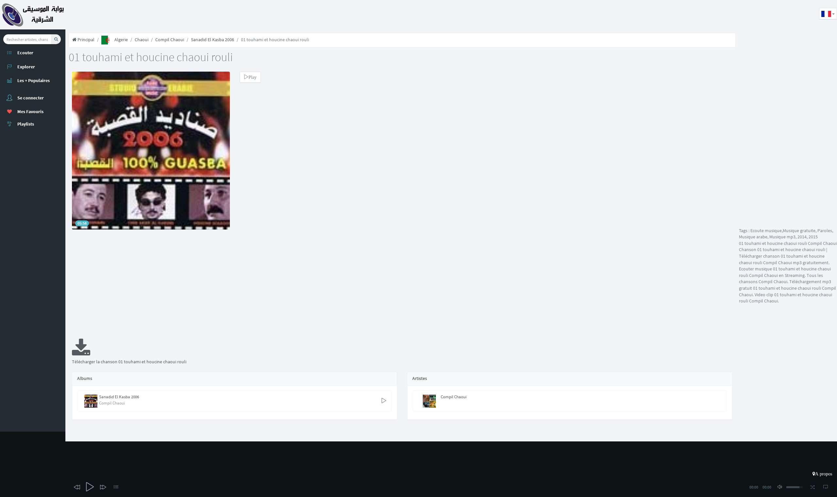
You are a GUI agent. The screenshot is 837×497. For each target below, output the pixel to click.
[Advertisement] (184, 14)
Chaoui (141, 40)
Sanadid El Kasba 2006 (212, 40)
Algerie (121, 40)
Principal (85, 40)
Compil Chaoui (169, 40)
